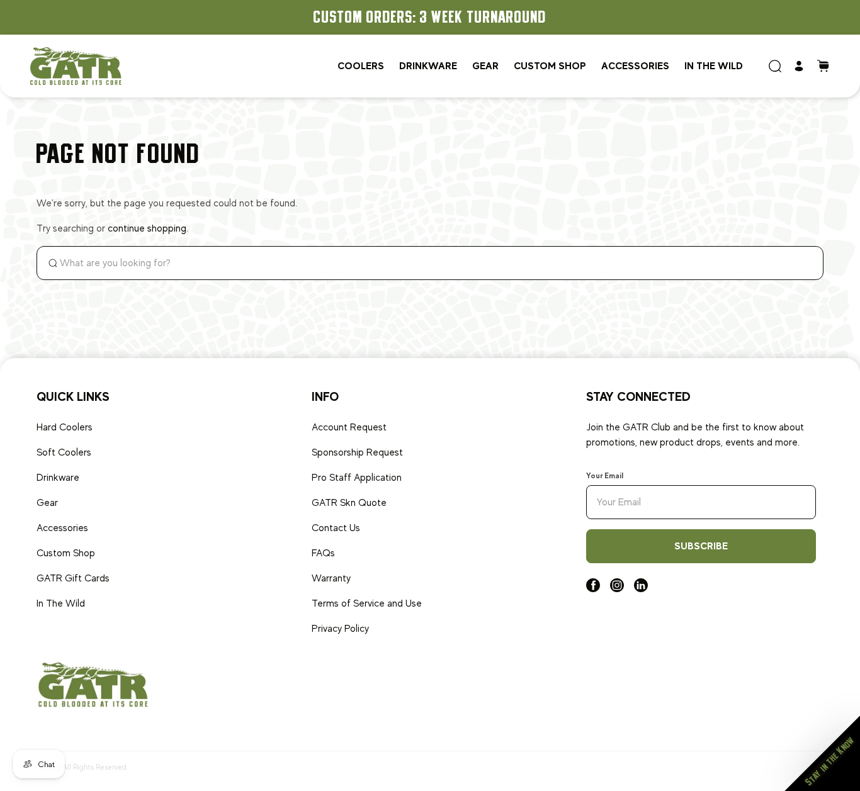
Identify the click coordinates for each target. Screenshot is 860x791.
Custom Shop (66, 553)
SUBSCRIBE (701, 546)
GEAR (485, 66)
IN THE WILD (713, 66)
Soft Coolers (64, 452)
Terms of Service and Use (367, 603)
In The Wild (61, 603)
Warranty (331, 578)
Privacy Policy (340, 628)
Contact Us (336, 528)
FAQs (323, 553)
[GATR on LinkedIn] (641, 589)
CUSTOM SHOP (550, 66)
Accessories (635, 66)
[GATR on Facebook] (593, 589)
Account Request (349, 427)
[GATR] (76, 65)
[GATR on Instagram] (617, 589)
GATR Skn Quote (349, 502)
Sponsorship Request (357, 452)
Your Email (604, 475)
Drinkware (58, 477)
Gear (47, 502)
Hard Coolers (65, 427)
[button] (822, 753)
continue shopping (147, 228)
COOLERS (360, 66)
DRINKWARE (428, 66)
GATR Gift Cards (73, 578)
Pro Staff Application (357, 477)
